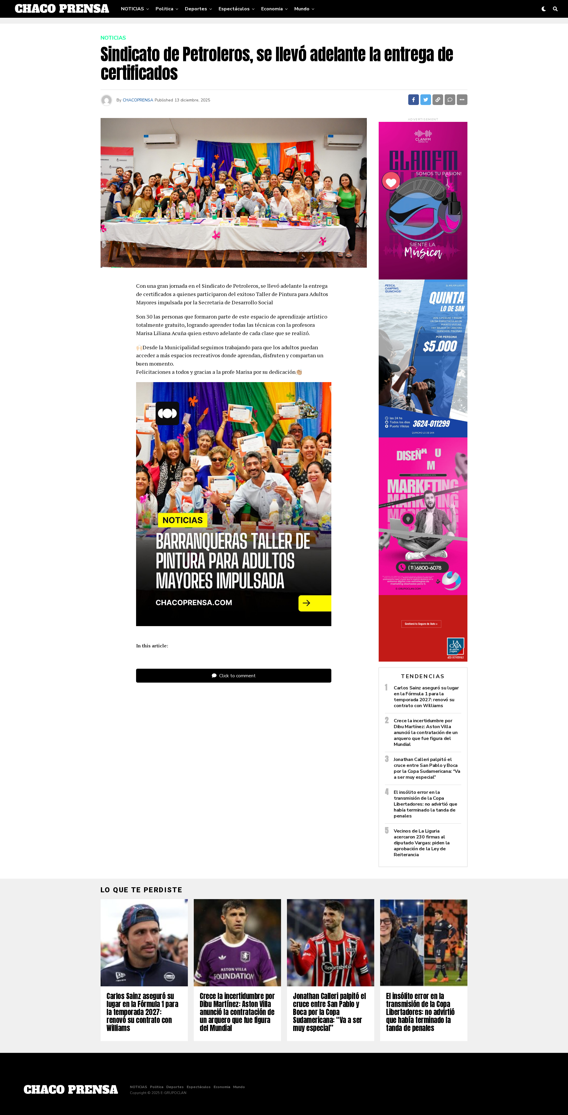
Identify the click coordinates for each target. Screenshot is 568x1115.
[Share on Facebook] (413, 99)
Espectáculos (234, 9)
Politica (164, 9)
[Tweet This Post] (425, 99)
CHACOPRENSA (138, 100)
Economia (272, 9)
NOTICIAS (132, 9)
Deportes (196, 9)
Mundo (301, 9)
